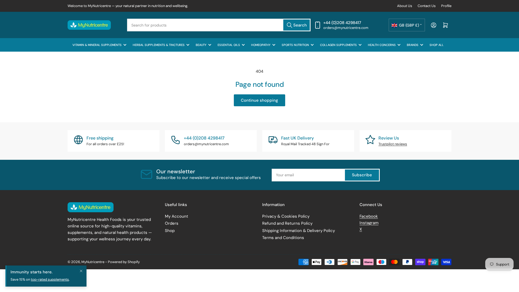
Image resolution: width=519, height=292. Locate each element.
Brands (412, 45)
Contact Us (427, 6)
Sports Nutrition (295, 45)
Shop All (437, 45)
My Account (176, 216)
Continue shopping (259, 100)
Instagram (369, 222)
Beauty (201, 45)
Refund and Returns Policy (287, 223)
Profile (446, 6)
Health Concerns (382, 45)
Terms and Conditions (283, 237)
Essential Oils (229, 45)
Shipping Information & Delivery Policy (298, 230)
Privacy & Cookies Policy (286, 216)
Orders (171, 223)
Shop (170, 230)
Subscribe (362, 175)
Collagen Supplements (338, 45)
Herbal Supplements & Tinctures (159, 45)
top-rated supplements (50, 279)
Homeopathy (261, 45)
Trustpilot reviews (392, 144)
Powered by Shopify (124, 262)
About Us (404, 6)
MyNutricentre (92, 262)
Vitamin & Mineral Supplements (97, 45)
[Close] (81, 271)
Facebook (369, 216)
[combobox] (219, 25)
